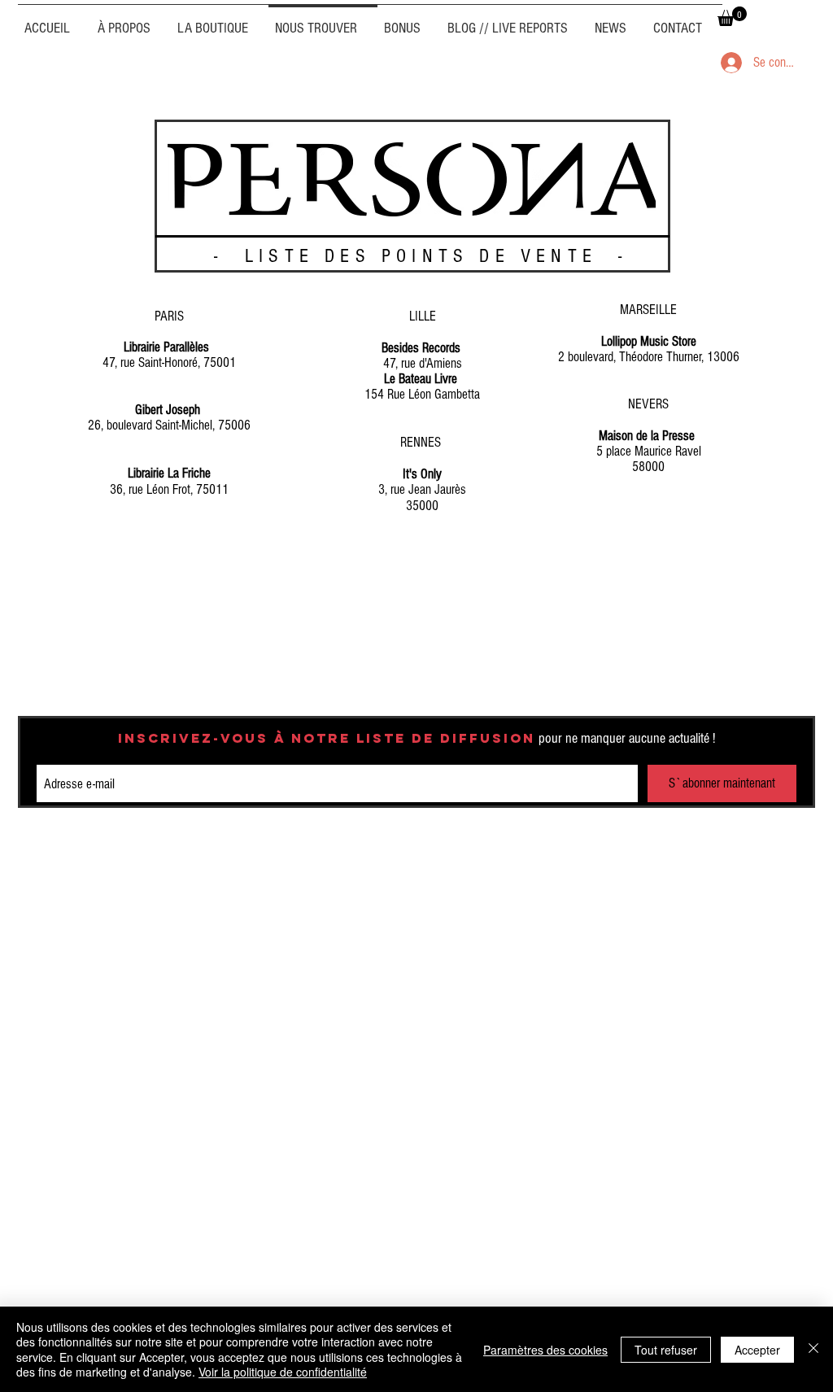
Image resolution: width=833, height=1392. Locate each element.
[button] (732, 16)
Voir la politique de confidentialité (282, 1372)
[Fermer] (813, 1349)
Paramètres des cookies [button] (545, 1350)
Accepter (757, 1350)
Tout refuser (666, 1350)
